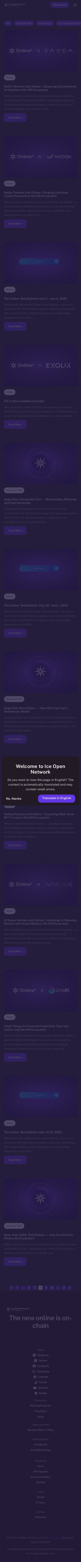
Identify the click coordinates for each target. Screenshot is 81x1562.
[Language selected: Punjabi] (36, 1554)
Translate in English (56, 798)
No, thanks (13, 798)
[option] (2, 1550)
